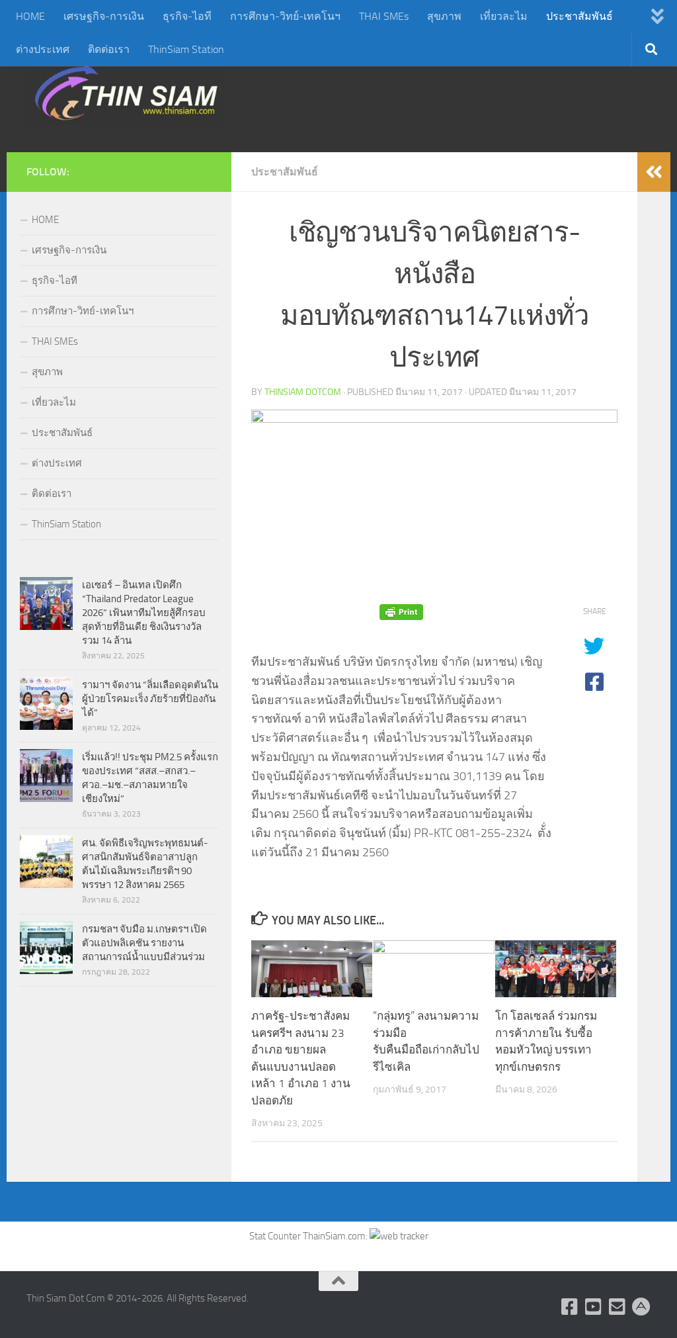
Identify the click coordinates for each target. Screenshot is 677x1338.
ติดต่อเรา (109, 49)
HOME (30, 16)
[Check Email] (617, 1307)
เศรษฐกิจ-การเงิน (103, 16)
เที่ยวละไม (504, 16)
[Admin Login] (641, 1307)
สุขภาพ (444, 16)
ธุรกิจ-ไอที (187, 16)
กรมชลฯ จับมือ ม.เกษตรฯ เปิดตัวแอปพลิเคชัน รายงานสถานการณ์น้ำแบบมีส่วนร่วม (144, 943)
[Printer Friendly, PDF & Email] (401, 611)
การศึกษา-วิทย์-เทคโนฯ (285, 16)
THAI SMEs (384, 16)
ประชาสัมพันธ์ (579, 16)
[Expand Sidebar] (653, 172)
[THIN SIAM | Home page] (126, 93)
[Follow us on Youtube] (593, 1307)
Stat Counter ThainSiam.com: (309, 1236)
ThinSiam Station (186, 49)
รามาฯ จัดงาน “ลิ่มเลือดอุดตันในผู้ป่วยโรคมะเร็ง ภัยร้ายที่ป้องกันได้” (150, 699)
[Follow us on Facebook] (570, 1307)
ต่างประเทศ (42, 49)
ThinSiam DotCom (302, 392)
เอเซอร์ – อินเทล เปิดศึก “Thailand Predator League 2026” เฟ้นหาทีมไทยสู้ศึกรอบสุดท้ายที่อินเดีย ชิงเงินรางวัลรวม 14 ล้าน (144, 613)
